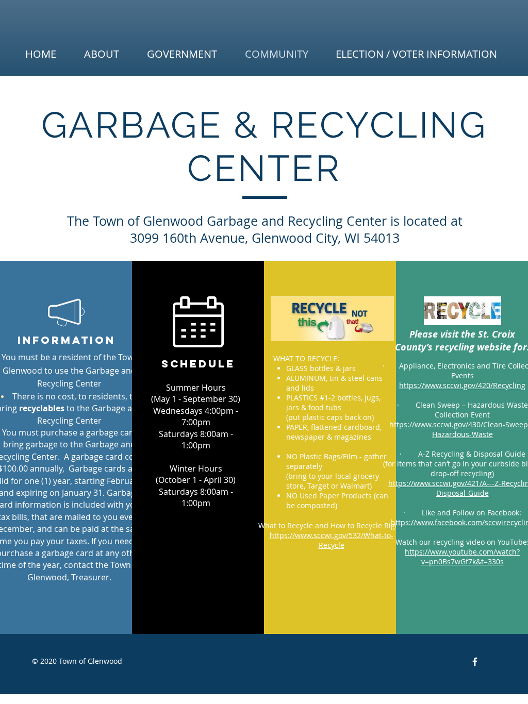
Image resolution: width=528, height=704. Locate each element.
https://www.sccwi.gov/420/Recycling (462, 385)
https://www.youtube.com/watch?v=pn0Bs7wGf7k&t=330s (462, 556)
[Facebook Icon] (475, 661)
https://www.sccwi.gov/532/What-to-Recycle (331, 540)
